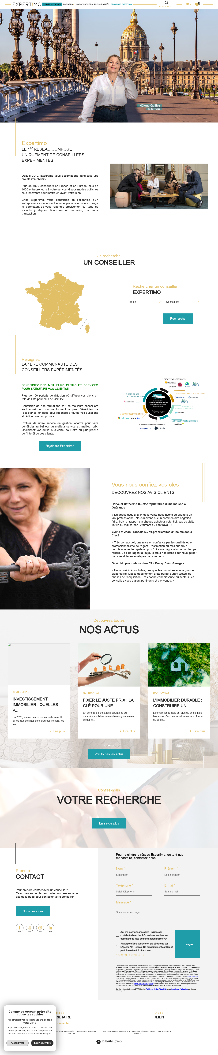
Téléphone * (124, 885)
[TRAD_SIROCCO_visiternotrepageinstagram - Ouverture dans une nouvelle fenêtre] (40, 928)
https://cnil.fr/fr (193, 976)
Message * (123, 902)
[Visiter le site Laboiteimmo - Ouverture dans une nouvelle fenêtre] (109, 1045)
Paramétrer (17, 1043)
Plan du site (124, 1031)
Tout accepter (42, 1043)
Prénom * (171, 868)
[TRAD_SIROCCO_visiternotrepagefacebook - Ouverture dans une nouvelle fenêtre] (20, 928)
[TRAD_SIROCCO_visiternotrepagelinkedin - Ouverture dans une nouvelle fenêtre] (50, 928)
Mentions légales (140, 1031)
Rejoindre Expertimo (121, 4)
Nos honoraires (110, 1031)
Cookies (137, 1033)
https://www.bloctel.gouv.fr (143, 983)
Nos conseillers (84, 4)
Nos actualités (101, 4)
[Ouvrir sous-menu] (74, 4)
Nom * (120, 868)
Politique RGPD (164, 1031)
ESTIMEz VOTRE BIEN (52, 4)
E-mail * (170, 885)
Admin (152, 1031)
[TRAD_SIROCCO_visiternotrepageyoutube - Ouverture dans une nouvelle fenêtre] (30, 928)
